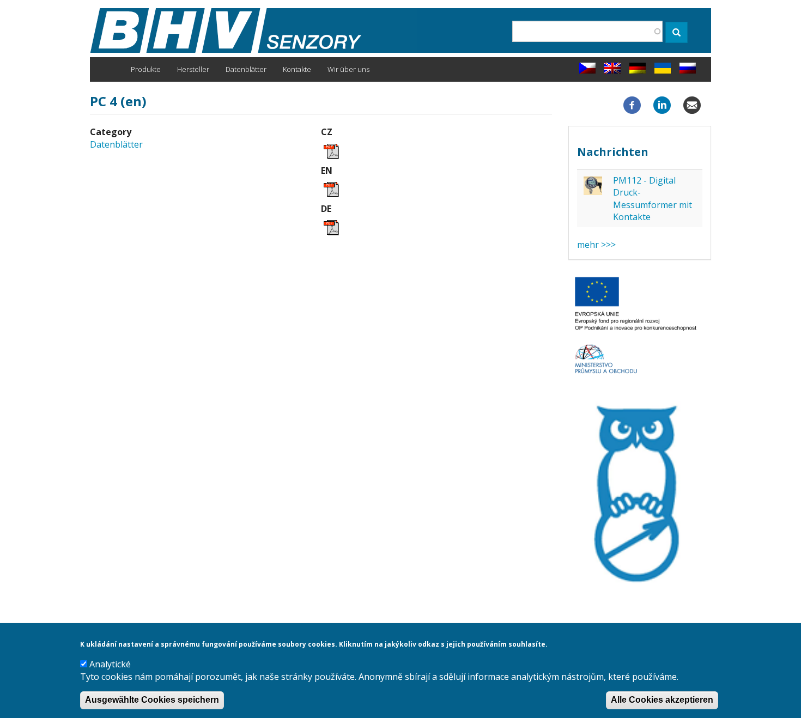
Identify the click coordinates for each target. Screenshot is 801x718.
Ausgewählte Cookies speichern (152, 700)
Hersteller (193, 69)
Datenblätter (246, 69)
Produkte (146, 69)
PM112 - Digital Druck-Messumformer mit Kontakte (652, 198)
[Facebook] (632, 105)
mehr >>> (596, 245)
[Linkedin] (662, 105)
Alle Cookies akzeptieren (662, 700)
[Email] (692, 105)
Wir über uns (348, 69)
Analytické (110, 665)
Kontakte (297, 69)
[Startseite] (253, 30)
